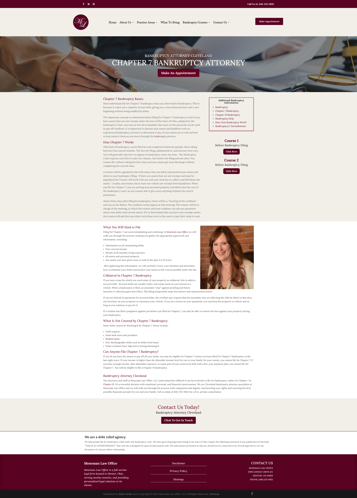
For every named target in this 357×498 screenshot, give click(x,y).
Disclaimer (178, 463)
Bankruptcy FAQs (224, 118)
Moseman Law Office (177, 232)
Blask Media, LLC (128, 494)
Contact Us (220, 22)
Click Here (231, 151)
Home (112, 22)
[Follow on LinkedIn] (89, 4)
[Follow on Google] (94, 4)
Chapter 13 (108, 384)
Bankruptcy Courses (195, 22)
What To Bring (170, 22)
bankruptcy (160, 136)
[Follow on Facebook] (83, 4)
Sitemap (178, 479)
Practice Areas (146, 22)
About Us (125, 22)
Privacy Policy (178, 471)
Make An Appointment (178, 73)
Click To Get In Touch (178, 420)
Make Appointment (269, 21)
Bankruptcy (221, 107)
